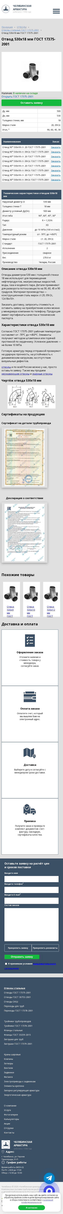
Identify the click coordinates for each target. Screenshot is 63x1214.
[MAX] (49, 1191)
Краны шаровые (12, 1054)
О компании (10, 1105)
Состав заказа (11, 905)
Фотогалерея (11, 1114)
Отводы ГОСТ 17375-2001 (17, 992)
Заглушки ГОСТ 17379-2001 (18, 1043)
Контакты (9, 1132)
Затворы (8, 1063)
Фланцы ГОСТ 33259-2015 (17, 1034)
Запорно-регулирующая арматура (21, 1090)
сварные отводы (42, 374)
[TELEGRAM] (49, 1178)
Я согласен (31, 1207)
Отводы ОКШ (11, 1001)
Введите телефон (13, 883)
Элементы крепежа (14, 1085)
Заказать (56, 147)
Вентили (8, 1067)
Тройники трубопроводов (17, 1021)
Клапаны (8, 1058)
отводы (6, 367)
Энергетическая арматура (17, 1094)
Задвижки (9, 1072)
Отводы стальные (14, 988)
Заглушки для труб (13, 1039)
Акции (7, 1123)
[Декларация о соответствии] (24, 532)
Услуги (7, 1110)
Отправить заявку (22, 956)
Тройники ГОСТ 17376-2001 (18, 1025)
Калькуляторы (11, 1119)
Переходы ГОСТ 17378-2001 (18, 1010)
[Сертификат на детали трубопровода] (24, 457)
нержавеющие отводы (15, 374)
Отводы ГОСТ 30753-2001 (17, 997)
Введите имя (11, 873)
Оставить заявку (31, 102)
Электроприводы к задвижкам (19, 1081)
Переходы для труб (14, 1006)
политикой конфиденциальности (37, 1201)
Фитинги (8, 1076)
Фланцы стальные (13, 1030)
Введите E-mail (12, 894)
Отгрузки (8, 1128)
